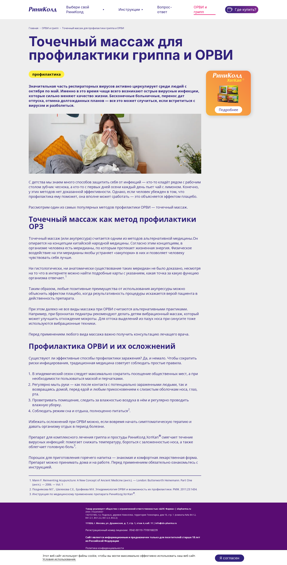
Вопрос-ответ (164, 9)
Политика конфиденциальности (105, 548)
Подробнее (228, 109)
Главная (33, 28)
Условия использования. (59, 559)
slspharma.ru (184, 508)
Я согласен (229, 558)
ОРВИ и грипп (200, 9)
